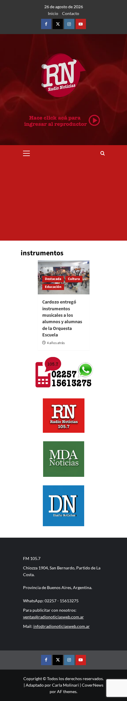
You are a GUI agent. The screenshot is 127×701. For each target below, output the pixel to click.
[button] (26, 152)
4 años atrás (56, 343)
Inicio (53, 13)
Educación (53, 286)
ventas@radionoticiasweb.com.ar (53, 616)
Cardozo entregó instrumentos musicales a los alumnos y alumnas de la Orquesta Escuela (62, 318)
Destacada (53, 278)
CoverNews (92, 684)
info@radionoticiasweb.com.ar (61, 626)
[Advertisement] (63, 201)
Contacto (70, 13)
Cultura (74, 278)
